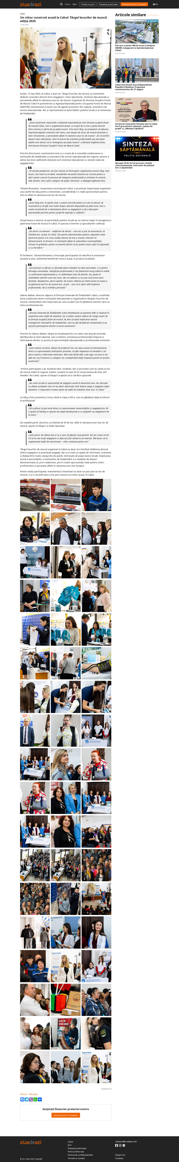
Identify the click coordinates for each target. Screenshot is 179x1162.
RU (156, 4)
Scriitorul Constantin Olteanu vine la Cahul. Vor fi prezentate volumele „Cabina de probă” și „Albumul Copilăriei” (136, 126)
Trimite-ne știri (88, 4)
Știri (75, 4)
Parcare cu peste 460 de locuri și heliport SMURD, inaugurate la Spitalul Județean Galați (135, 47)
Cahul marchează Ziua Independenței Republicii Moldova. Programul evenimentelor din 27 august (133, 87)
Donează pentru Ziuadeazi (134, 4)
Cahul (67, 4)
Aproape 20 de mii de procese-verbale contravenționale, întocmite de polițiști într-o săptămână (134, 165)
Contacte (119, 1158)
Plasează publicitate (108, 4)
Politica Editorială (76, 1151)
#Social (23, 1094)
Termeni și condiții (76, 1158)
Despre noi (120, 1155)
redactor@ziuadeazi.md (126, 1141)
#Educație (33, 1094)
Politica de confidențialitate (80, 1155)
